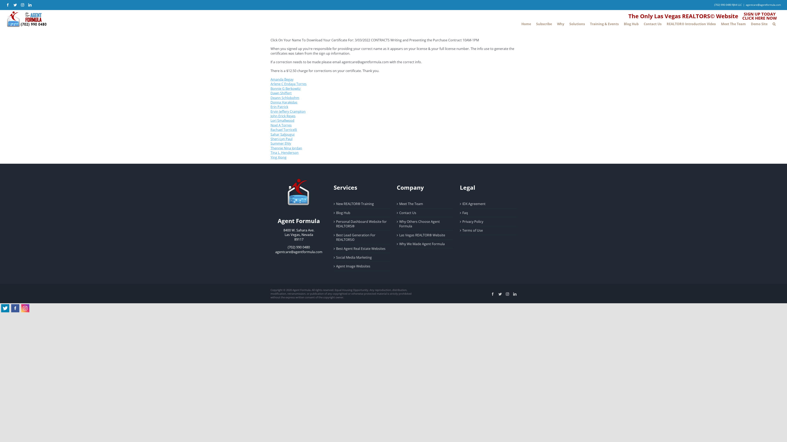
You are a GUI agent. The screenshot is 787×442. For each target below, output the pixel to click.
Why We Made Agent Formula (422, 244)
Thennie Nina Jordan (286, 148)
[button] (774, 24)
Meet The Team (411, 204)
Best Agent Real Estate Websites (361, 248)
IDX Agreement (474, 204)
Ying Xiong (279, 157)
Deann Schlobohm (285, 98)
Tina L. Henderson (285, 152)
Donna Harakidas (284, 102)
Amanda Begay (282, 79)
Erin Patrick (279, 107)
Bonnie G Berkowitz (286, 88)
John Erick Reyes (283, 116)
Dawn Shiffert (281, 93)
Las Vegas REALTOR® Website (422, 235)
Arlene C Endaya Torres (289, 84)
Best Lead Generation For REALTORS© (355, 237)
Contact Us (407, 213)
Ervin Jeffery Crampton (288, 111)
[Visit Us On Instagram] (25, 305)
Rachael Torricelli (284, 129)
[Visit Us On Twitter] (5, 305)
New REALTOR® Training (355, 204)
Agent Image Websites (353, 266)
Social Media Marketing (354, 257)
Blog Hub (343, 213)
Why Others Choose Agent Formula (419, 223)
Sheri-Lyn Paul (281, 139)
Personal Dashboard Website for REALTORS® (361, 223)
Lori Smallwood (282, 120)
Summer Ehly (281, 143)
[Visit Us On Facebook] (15, 305)
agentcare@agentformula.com (763, 5)
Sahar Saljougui (283, 134)
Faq (465, 213)
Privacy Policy (472, 221)
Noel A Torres (281, 125)
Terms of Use (472, 230)
